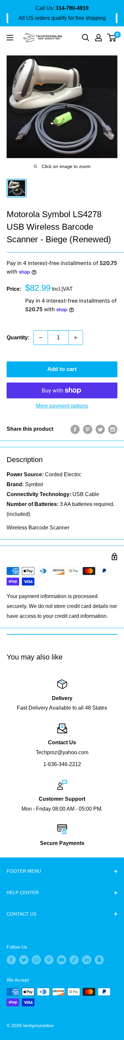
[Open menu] (10, 37)
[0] (112, 38)
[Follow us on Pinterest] (49, 959)
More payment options (62, 406)
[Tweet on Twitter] (100, 429)
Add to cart (62, 369)
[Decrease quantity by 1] (41, 338)
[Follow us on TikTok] (74, 959)
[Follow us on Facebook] (11, 959)
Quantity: (18, 337)
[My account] (98, 37)
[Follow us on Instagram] (36, 959)
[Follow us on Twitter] (23, 959)
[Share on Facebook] (75, 429)
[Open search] (85, 37)
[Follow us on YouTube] (61, 959)
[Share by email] (112, 429)
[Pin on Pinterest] (87, 429)
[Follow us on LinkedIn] (86, 959)
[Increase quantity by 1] (76, 338)
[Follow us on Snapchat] (99, 959)
